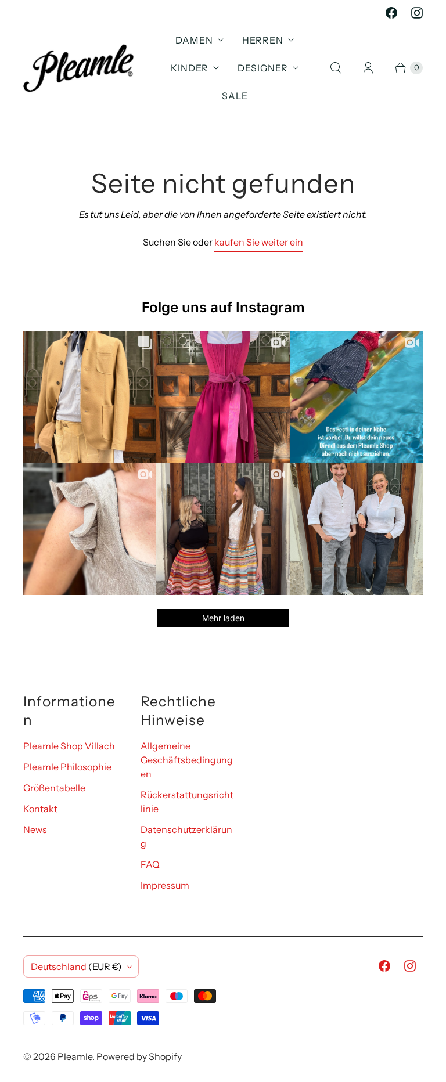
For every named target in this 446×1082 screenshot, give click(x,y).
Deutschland (76, 966)
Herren (262, 40)
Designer (263, 68)
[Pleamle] (78, 68)
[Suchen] (335, 68)
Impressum (165, 885)
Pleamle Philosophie (67, 767)
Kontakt (40, 808)
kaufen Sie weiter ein (258, 242)
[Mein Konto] (368, 68)
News (35, 829)
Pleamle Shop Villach (69, 746)
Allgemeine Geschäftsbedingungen (187, 760)
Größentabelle (54, 788)
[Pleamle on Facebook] (391, 13)
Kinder (189, 68)
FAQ (150, 864)
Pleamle (74, 1056)
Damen (194, 40)
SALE (235, 96)
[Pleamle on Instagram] (417, 13)
